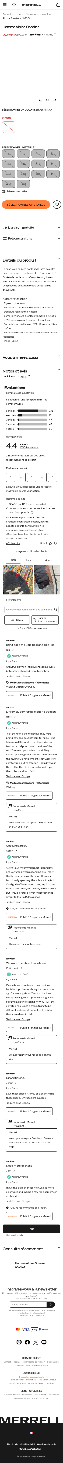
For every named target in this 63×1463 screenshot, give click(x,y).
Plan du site (12, 1444)
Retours (16, 1362)
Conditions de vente (29, 1313)
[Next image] (55, 100)
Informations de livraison (34, 1362)
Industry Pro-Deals (17, 1383)
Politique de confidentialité (45, 1310)
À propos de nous (12, 1395)
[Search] (14, 4)
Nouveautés (53, 1395)
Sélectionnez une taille (18, 147)
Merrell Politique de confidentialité (32, 1315)
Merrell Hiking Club (40, 1398)
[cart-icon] (58, 4)
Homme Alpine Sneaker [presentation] (21, 27)
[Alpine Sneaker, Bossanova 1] (31, 70)
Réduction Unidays (47, 1380)
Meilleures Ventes (22, 1398)
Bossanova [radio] (8, 127)
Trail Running (40, 1395)
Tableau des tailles (17, 191)
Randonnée (27, 1395)
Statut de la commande (37, 1365)
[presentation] (31, 1267)
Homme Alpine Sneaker (30, 1263)
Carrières (50, 1383)
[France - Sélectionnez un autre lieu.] (31, 1433)
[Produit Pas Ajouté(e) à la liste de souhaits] (57, 204)
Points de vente (17, 1380)
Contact (7, 1362)
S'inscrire (19, 1365)
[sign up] (51, 1304)
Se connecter (53, 1362)
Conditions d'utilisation (30, 1449)
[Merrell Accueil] (31, 5)
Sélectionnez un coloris (27, 109)
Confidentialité (27, 1444)
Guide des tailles (35, 1383)
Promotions (31, 1380)
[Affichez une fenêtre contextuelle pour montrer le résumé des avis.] (56, 35)
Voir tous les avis (14, 1235)
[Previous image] (40, 100)
